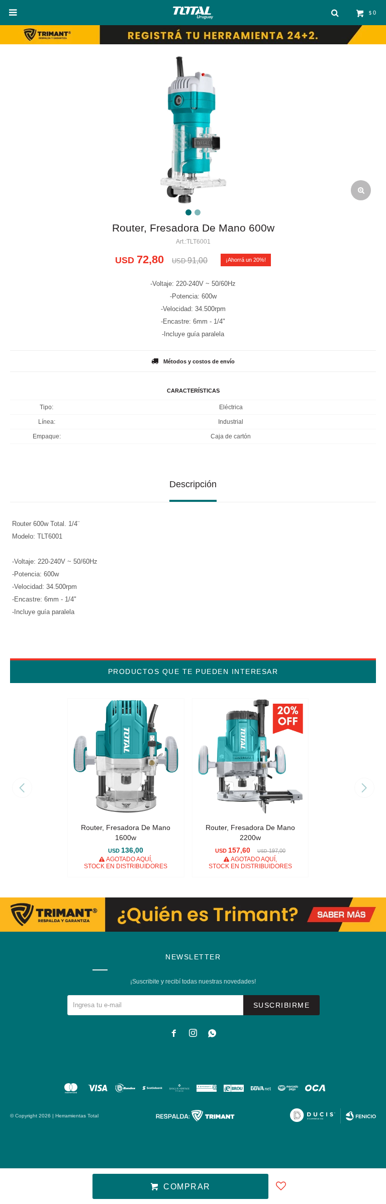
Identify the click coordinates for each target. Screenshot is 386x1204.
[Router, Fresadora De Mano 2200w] (250, 756)
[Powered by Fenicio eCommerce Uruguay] (361, 1115)
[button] (364, 788)
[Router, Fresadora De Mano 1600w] (125, 756)
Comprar (187, 1186)
